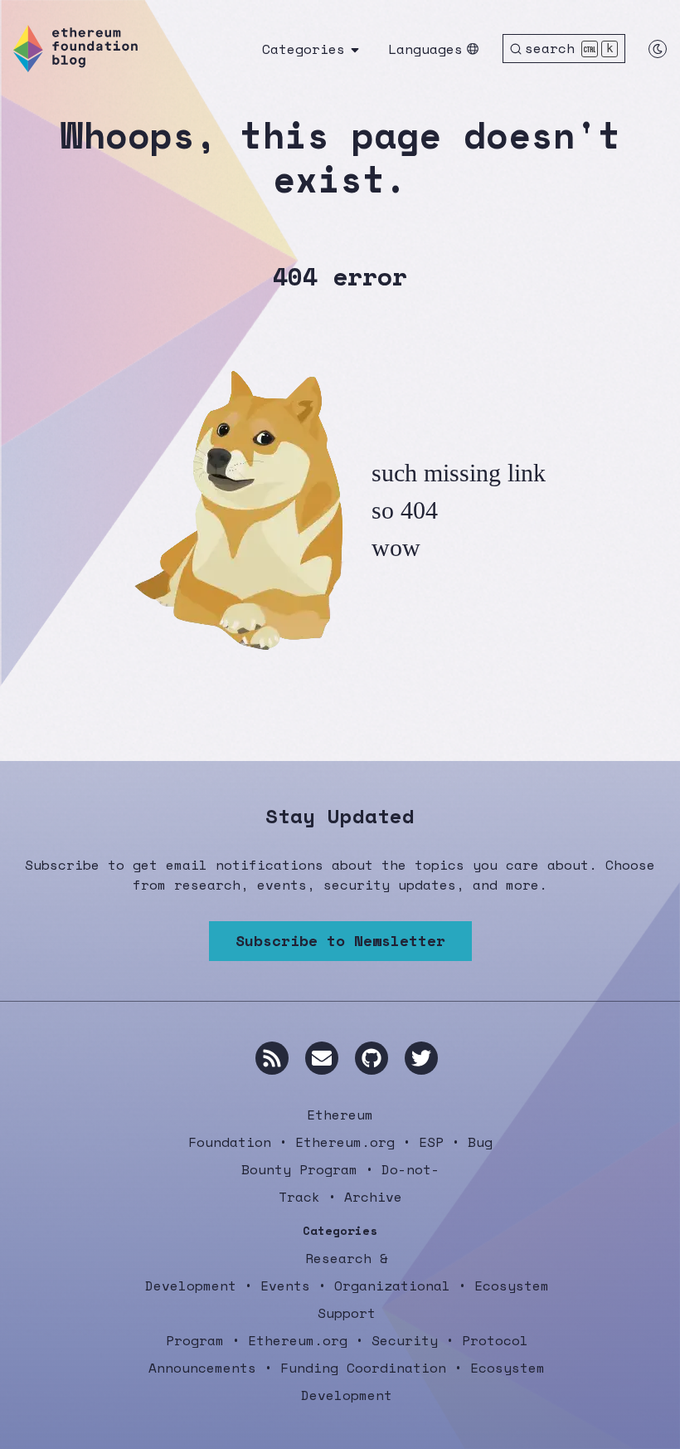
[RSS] (272, 1058)
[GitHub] (371, 1058)
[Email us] (321, 1058)
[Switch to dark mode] (657, 49)
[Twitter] (421, 1058)
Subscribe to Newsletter (340, 940)
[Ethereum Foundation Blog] (75, 48)
